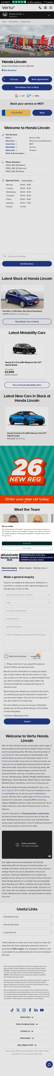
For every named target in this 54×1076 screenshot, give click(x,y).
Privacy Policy (6, 536)
